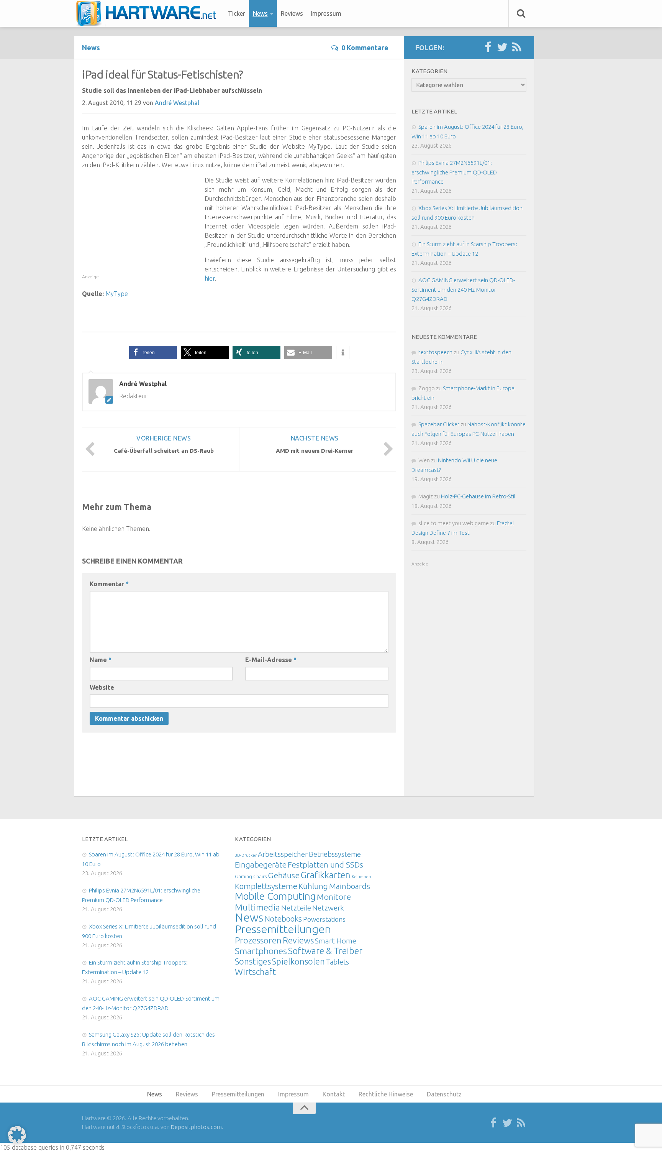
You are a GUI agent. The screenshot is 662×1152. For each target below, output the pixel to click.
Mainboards (349, 886)
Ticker (236, 13)
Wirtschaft (255, 971)
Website (102, 687)
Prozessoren (258, 940)
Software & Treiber (325, 951)
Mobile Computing (275, 896)
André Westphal (177, 102)
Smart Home (335, 941)
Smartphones (261, 951)
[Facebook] (487, 47)
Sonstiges (253, 961)
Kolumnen (361, 876)
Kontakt (334, 1094)
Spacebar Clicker (438, 424)
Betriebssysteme (335, 854)
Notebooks (283, 918)
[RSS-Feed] (517, 47)
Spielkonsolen (298, 961)
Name (100, 659)
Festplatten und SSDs (325, 864)
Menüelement (149, 13)
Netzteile (296, 908)
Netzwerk (328, 908)
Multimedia (257, 907)
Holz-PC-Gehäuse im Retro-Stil (478, 496)
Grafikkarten (326, 875)
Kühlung (313, 886)
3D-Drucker (246, 855)
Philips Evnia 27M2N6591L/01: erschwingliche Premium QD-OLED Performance (454, 172)
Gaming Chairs (251, 876)
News (260, 13)
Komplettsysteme (266, 886)
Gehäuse (284, 875)
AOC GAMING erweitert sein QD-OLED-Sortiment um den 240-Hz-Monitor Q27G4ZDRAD (463, 289)
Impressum (326, 13)
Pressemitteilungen (283, 929)
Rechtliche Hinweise (386, 1094)
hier (210, 278)
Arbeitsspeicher (283, 854)
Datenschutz (444, 1094)
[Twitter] (502, 47)
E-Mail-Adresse (271, 659)
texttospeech (435, 352)
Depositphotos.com (196, 1127)
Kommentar (109, 583)
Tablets (337, 962)
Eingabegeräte (261, 864)
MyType (116, 293)
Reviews (292, 13)
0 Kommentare (364, 47)
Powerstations (324, 919)
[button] (153, 352)
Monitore (334, 896)
